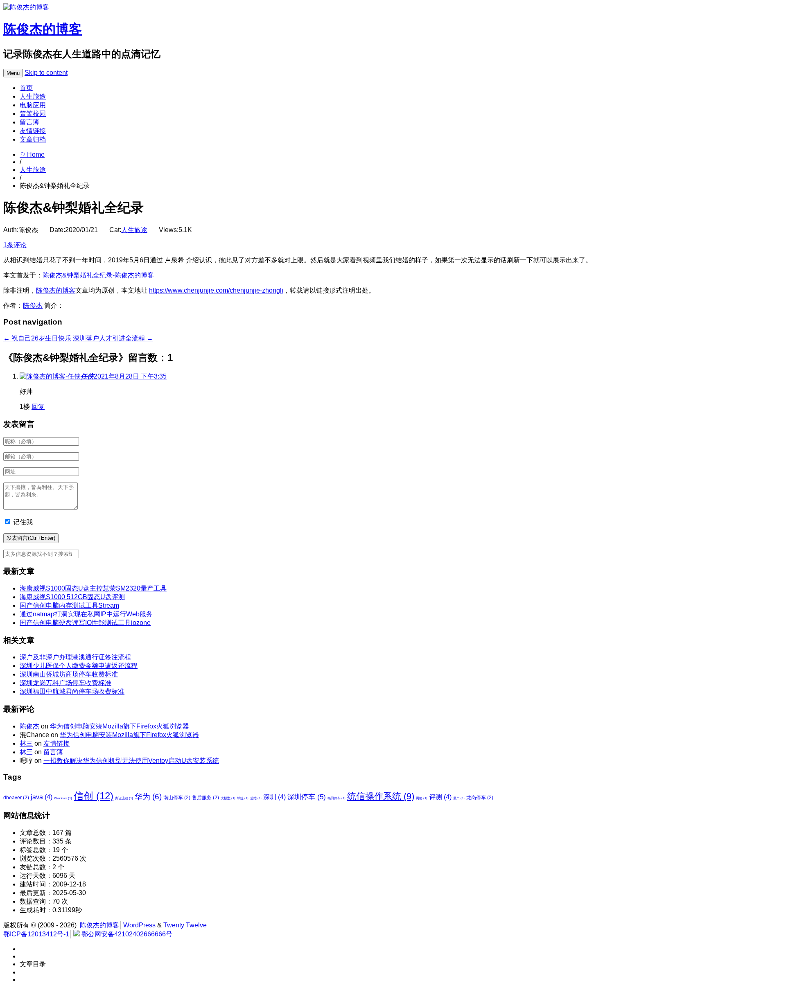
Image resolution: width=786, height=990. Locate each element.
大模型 (228, 798)
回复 (38, 406)
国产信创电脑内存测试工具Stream (69, 605)
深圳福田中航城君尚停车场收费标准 (72, 691)
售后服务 (205, 797)
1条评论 (15, 244)
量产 (459, 798)
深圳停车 (306, 797)
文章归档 (33, 139)
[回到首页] (26, 7)
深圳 (274, 797)
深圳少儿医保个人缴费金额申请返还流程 (79, 665)
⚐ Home (32, 154)
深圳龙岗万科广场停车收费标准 (65, 682)
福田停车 (337, 798)
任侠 (87, 376)
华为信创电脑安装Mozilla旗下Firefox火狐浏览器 (119, 726)
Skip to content (46, 72)
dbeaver (16, 797)
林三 (26, 743)
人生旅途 (33, 96)
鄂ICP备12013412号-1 (36, 934)
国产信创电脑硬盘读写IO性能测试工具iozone (85, 622)
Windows (63, 798)
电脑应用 (33, 104)
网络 (421, 798)
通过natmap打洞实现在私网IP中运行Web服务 (86, 614)
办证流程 (124, 798)
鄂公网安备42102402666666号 (126, 934)
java (41, 797)
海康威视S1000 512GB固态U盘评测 (72, 596)
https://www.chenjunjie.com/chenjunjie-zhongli (216, 290)
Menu (13, 73)
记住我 (23, 522)
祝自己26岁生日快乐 (37, 338)
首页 (26, 87)
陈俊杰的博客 (42, 29)
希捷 (242, 798)
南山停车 (176, 797)
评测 (440, 797)
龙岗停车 (479, 797)
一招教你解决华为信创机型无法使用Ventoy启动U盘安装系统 (131, 760)
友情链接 (33, 130)
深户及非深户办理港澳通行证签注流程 (75, 657)
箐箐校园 (33, 113)
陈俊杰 (33, 305)
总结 (256, 798)
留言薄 (29, 122)
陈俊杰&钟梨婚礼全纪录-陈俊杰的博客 (98, 275)
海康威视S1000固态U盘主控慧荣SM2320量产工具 (93, 588)
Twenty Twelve (185, 925)
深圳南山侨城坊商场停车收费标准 (69, 674)
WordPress (139, 925)
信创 (93, 795)
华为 (148, 796)
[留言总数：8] (50, 376)
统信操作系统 (380, 796)
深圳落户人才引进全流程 (113, 338)
